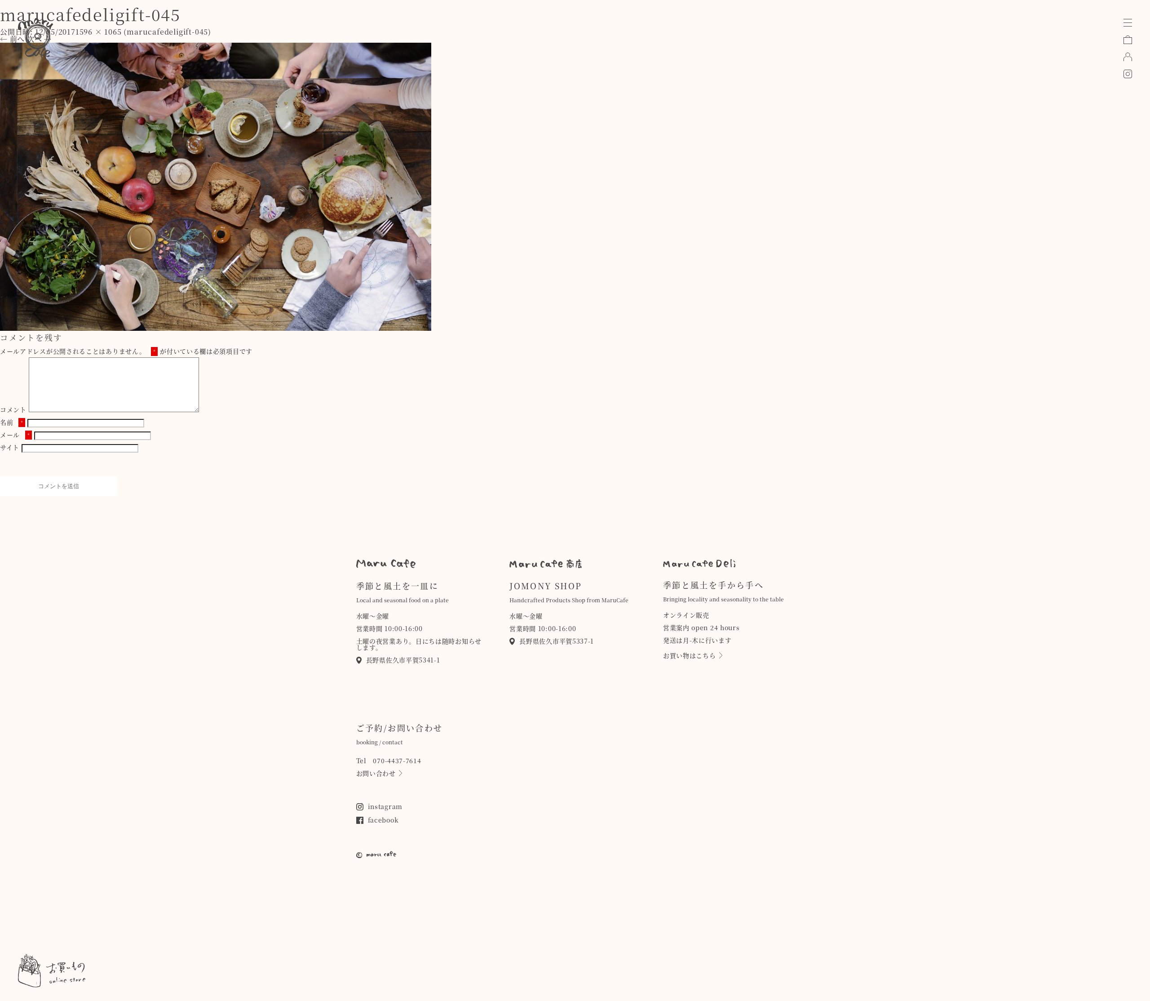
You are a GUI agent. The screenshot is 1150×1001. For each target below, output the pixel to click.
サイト (9, 447)
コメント (13, 409)
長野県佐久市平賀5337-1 (556, 640)
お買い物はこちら (689, 655)
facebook (383, 819)
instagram (385, 806)
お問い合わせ (376, 773)
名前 (11, 422)
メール (15, 434)
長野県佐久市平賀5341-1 (403, 659)
